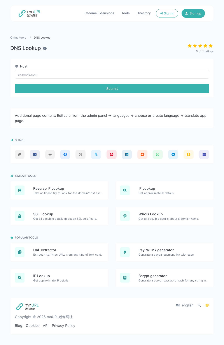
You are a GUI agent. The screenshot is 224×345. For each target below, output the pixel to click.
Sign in (168, 13)
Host (23, 66)
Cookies (32, 325)
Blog (18, 325)
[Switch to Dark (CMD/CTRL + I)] (207, 305)
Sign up (195, 13)
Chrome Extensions (99, 13)
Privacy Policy (63, 325)
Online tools (18, 37)
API (45, 325)
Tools (125, 13)
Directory (144, 13)
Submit (112, 88)
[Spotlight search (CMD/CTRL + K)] (199, 305)
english (187, 305)
